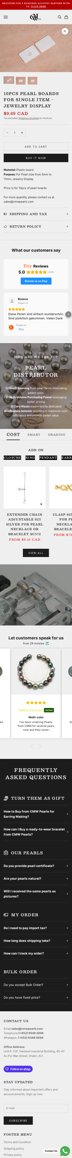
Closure (12, 458)
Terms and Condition (17, 1142)
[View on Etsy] (12, 301)
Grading (57, 434)
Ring (30, 458)
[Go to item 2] (21, 80)
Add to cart (36, 146)
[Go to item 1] (9, 80)
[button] (4, 314)
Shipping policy (14, 1148)
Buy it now (36, 158)
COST (13, 434)
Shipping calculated (28, 118)
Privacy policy (13, 1155)
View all (36, 552)
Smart (34, 434)
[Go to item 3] (32, 80)
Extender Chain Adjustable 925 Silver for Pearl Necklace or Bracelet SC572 (24, 524)
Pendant (48, 458)
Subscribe (18, 1120)
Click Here (38, 6)
